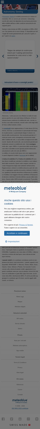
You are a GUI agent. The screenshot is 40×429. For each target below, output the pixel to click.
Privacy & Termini (26, 225)
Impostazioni (13, 241)
